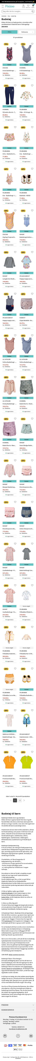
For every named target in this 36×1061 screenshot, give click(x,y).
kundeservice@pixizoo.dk (18, 1029)
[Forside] (9, 6)
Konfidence (18, 968)
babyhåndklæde (7, 893)
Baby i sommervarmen (16, 955)
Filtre (9, 32)
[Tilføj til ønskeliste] (15, 44)
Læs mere (5, 26)
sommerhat (6, 949)
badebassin (8, 921)
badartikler (5, 897)
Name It (9, 968)
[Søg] (32, 11)
